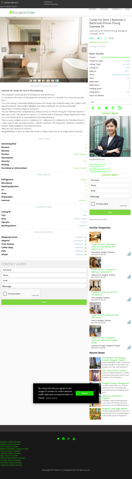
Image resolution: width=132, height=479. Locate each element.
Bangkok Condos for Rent (10, 442)
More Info (129, 254)
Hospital (5, 240)
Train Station (7, 244)
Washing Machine (10, 186)
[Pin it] (113, 108)
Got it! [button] (85, 393)
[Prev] (3, 49)
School (4, 254)
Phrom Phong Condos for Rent (12, 458)
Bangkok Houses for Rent (10, 444)
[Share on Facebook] (93, 108)
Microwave (6, 183)
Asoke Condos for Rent (9, 447)
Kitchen (5, 154)
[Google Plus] (99, 108)
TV (2, 190)
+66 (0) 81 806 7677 (96, 166)
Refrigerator (7, 179)
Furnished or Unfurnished (14, 168)
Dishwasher (7, 196)
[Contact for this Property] (119, 108)
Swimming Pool (8, 143)
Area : (4, 218)
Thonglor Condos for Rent (11, 465)
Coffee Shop (7, 247)
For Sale (104, 9)
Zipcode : (5, 222)
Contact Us (48, 2)
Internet (5, 200)
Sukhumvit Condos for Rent (11, 463)
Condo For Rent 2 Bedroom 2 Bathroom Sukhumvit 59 (103, 270)
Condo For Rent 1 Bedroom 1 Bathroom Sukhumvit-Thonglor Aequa (104, 340)
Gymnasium (7, 157)
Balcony (5, 150)
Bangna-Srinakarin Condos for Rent (14, 449)
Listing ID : (6, 211)
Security (5, 161)
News (127, 9)
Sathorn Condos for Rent (10, 460)
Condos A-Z (116, 9)
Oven (4, 193)
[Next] (84, 49)
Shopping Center (9, 237)
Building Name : (9, 225)
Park (3, 251)
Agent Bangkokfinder (97, 164)
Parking (5, 164)
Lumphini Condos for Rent (10, 453)
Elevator (5, 147)
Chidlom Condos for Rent (10, 451)
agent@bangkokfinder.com (99, 169)
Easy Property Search (8, 6)
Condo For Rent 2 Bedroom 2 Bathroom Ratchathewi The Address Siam (103, 246)
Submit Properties (51, 4)
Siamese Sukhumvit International (115, 57)
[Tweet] (106, 108)
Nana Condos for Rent (9, 456)
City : (3, 215)
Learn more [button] (51, 397)
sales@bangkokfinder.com (99, 171)
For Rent (93, 9)
